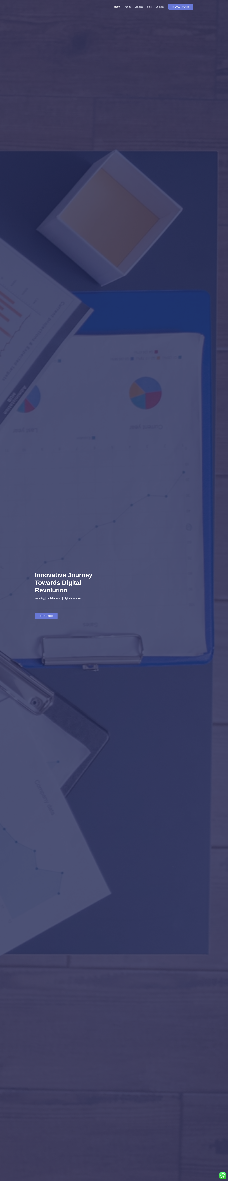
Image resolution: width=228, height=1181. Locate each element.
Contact (160, 6)
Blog (149, 6)
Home (117, 6)
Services (139, 6)
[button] (180, 7)
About (128, 6)
